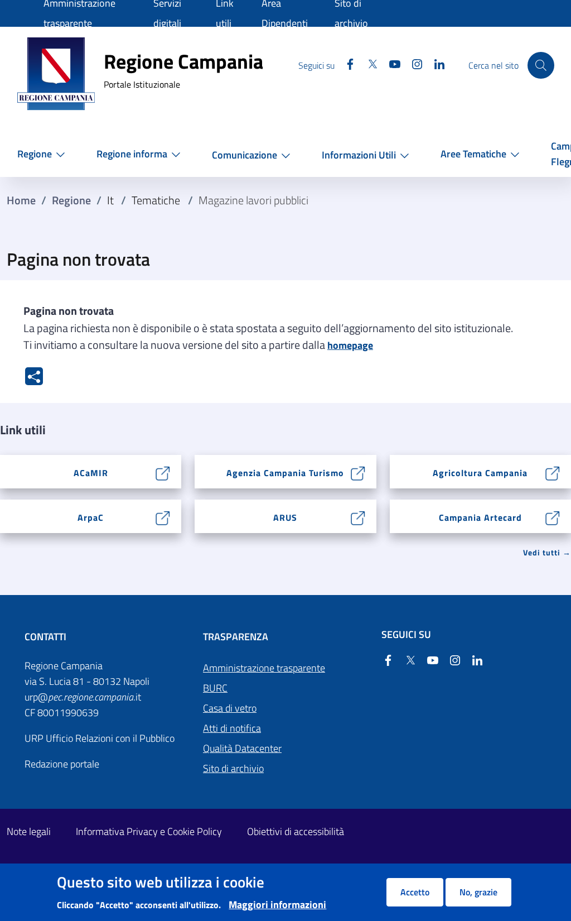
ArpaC (91, 517)
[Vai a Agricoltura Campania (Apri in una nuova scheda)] (553, 471)
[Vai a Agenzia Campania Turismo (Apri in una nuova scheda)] (358, 471)
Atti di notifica (232, 728)
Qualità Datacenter (242, 748)
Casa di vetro (230, 708)
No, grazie (478, 892)
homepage (350, 345)
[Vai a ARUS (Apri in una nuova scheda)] (358, 516)
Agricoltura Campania (480, 472)
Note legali (29, 831)
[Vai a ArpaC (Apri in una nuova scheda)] (163, 516)
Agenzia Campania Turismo (285, 472)
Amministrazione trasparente (264, 667)
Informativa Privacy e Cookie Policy (149, 831)
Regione (71, 200)
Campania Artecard (480, 517)
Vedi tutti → (547, 552)
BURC (215, 687)
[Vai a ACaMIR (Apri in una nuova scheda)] (163, 471)
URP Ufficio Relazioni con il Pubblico (100, 738)
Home (21, 200)
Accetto (414, 892)
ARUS (285, 517)
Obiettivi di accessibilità (295, 831)
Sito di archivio (233, 768)
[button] (43, 154)
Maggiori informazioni (277, 904)
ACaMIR (91, 472)
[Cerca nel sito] (541, 65)
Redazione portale (62, 763)
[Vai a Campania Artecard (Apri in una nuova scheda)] (553, 516)
